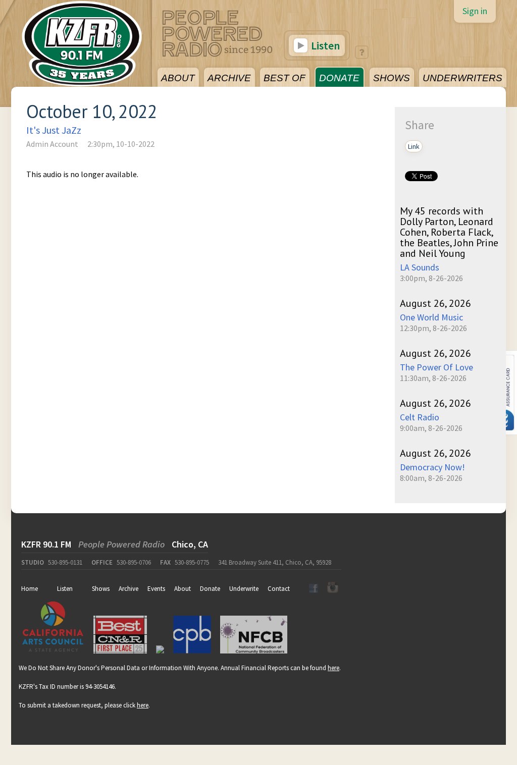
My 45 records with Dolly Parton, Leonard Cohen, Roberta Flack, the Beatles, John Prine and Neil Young (449, 232)
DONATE (339, 78)
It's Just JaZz (53, 130)
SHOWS (391, 78)
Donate (210, 588)
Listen (324, 45)
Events (156, 588)
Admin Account (52, 144)
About (182, 588)
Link (414, 146)
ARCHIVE (229, 78)
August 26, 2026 (435, 303)
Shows (101, 588)
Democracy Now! (432, 467)
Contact (279, 588)
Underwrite (243, 588)
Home (29, 588)
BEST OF (284, 78)
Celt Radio (419, 417)
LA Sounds (419, 267)
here (333, 668)
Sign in (474, 11)
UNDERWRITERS (462, 78)
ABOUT (178, 78)
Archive (128, 588)
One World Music (431, 317)
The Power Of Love (436, 367)
